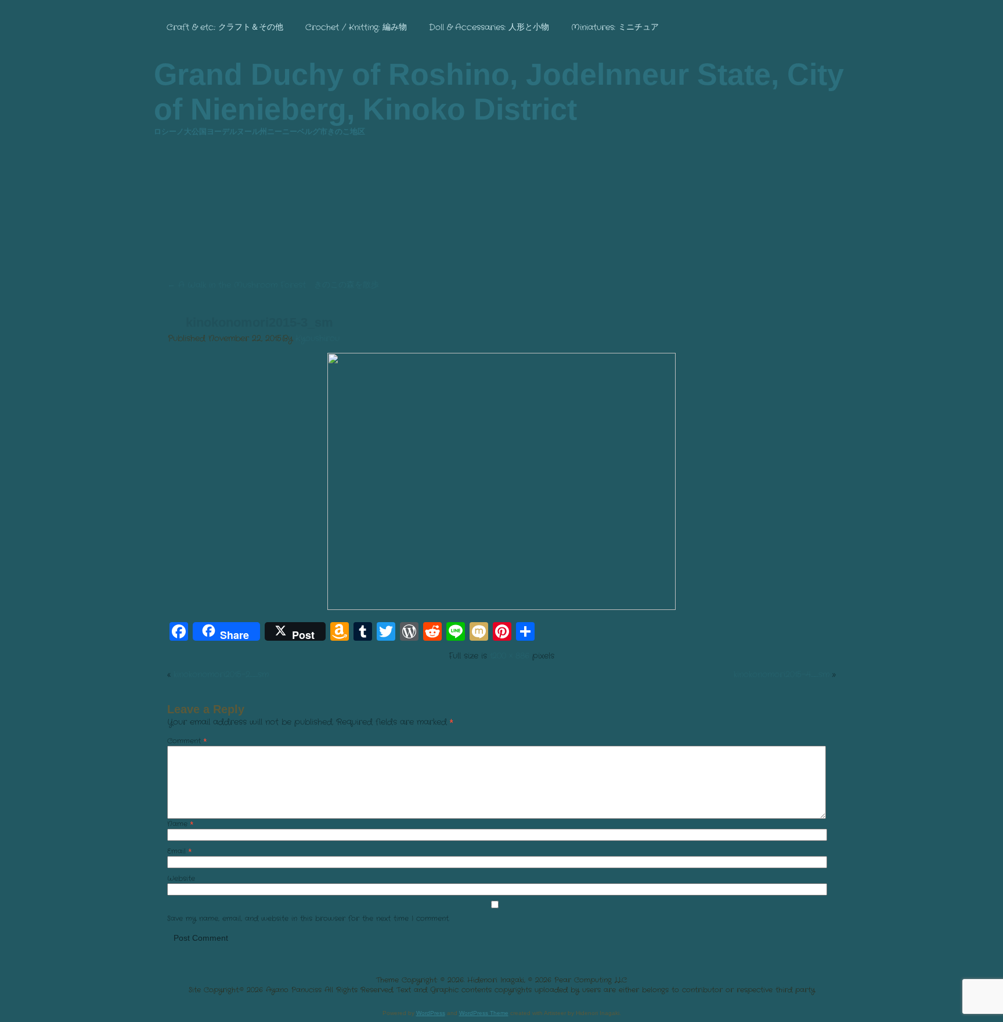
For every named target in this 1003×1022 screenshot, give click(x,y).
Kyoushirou (317, 338)
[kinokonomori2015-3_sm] (501, 607)
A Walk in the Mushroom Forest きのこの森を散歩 (273, 285)
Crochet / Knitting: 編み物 (356, 27)
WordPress (430, 1013)
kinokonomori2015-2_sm (221, 674)
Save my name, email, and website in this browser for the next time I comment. (308, 918)
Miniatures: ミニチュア (615, 27)
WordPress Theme (483, 1013)
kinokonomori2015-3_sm (259, 322)
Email (179, 851)
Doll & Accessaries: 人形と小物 (489, 27)
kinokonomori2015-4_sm (781, 674)
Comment (187, 741)
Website (181, 878)
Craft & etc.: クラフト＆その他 (225, 27)
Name (180, 824)
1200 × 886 (509, 656)
